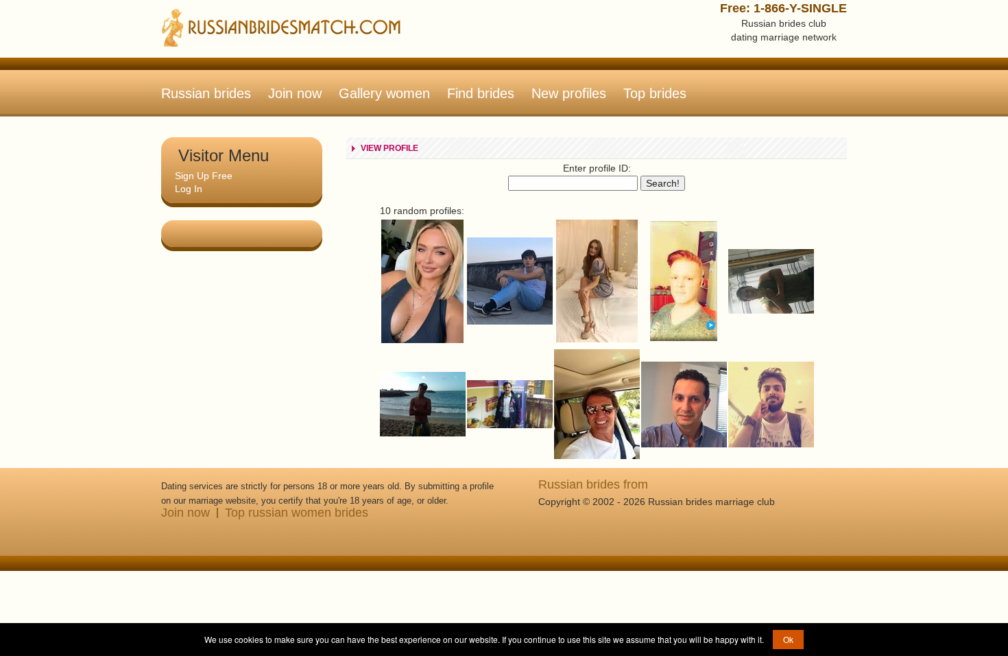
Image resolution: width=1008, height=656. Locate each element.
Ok (788, 639)
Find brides (480, 93)
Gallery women (384, 93)
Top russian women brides (296, 512)
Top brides (654, 93)
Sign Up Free (203, 175)
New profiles (568, 93)
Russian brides (206, 93)
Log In (188, 188)
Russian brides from (593, 484)
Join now (295, 93)
